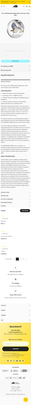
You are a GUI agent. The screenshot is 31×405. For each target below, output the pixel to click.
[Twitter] (11, 361)
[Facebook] (8, 361)
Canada (18, 387)
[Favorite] (29, 10)
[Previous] (2, 28)
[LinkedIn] (17, 361)
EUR (20, 390)
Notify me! (15, 61)
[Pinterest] (23, 361)
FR (18, 388)
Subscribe (15, 349)
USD (18, 390)
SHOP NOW (13, 2)
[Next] (29, 28)
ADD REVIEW (25, 210)
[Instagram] (14, 361)
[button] (15, 66)
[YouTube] (20, 361)
